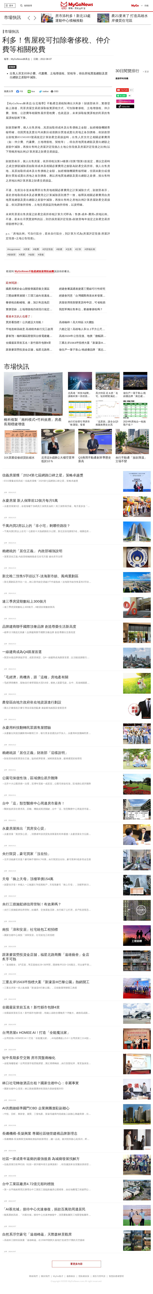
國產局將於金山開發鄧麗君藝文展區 (27, 288)
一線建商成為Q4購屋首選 (22, 652)
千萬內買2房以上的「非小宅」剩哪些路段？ (36, 526)
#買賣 (22, 254)
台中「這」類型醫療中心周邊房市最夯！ (33, 803)
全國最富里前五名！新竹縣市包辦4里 (28, 342)
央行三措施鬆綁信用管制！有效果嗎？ (31, 904)
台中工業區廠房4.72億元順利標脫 (28, 1184)
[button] (31, 17)
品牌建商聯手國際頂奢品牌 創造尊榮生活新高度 (39, 626)
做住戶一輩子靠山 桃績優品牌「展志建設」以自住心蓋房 (93, 349)
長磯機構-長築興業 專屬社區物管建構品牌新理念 (39, 1133)
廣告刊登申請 (99, 1276)
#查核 (41, 254)
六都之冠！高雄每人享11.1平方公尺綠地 (83, 329)
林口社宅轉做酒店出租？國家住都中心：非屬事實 (40, 1083)
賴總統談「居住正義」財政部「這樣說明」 (35, 753)
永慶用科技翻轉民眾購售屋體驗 (26, 728)
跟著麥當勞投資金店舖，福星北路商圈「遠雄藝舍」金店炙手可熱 (45, 349)
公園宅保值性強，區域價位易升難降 (30, 778)
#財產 (59, 249)
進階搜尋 (28, 6)
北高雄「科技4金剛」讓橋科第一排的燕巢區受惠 (79, 396)
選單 (11, 6)
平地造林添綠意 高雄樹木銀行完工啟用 (29, 329)
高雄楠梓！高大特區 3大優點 (76, 322)
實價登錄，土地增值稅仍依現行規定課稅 (30, 309)
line (33, 91)
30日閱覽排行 (127, 71)
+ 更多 (146, 71)
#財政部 (11, 254)
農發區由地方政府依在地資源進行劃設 (31, 702)
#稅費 (36, 249)
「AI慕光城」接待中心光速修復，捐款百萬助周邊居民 (43, 1209)
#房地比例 (90, 249)
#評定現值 (48, 249)
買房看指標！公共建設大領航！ (25, 322)
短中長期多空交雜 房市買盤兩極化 (28, 1058)
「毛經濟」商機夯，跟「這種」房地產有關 (35, 677)
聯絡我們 (33, 1276)
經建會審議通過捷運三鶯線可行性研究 (82, 288)
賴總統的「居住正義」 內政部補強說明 (32, 551)
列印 (56, 91)
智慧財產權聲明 (116, 1276)
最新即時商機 (121, 78)
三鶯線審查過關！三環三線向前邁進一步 (30, 295)
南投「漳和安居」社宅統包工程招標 (30, 929)
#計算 (78, 249)
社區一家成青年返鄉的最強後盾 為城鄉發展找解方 (41, 1159)
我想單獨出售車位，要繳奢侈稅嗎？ (81, 309)
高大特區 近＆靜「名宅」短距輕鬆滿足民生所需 (107, 396)
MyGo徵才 (58, 1276)
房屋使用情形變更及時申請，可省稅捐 (82, 302)
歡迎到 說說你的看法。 (39, 271)
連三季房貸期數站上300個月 (24, 601)
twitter (46, 91)
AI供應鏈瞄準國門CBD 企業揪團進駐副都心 (35, 1108)
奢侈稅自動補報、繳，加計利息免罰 (27, 302)
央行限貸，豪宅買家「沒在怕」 (26, 854)
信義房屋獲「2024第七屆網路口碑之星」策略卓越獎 (42, 475)
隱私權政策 (84, 1276)
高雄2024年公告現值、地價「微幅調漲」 (84, 335)
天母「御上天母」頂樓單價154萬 (27, 879)
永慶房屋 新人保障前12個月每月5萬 (30, 500)
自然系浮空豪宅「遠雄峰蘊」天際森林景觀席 (37, 1234)
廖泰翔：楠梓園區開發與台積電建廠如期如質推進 (36, 335)
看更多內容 (76, 1264)
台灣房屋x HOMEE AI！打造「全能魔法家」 (36, 1033)
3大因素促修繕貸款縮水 (19, 457)
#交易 (69, 249)
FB (21, 91)
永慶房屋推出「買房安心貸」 (25, 828)
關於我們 (45, 1276)
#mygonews (13, 249)
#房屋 (27, 249)
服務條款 (71, 1276)
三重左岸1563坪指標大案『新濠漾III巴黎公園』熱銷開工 (93, 342)
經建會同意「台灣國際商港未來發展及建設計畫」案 (90, 295)
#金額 (31, 254)
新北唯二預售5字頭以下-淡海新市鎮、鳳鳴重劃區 (40, 576)
